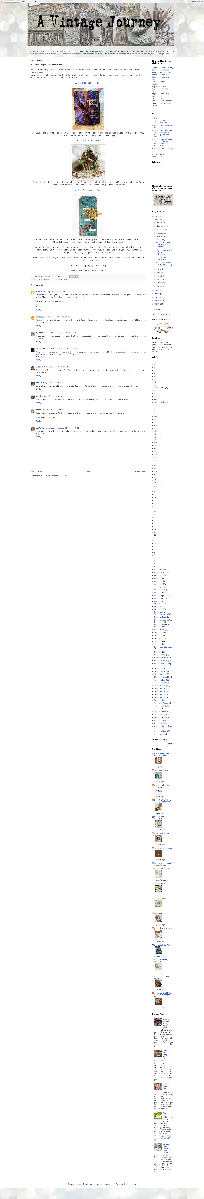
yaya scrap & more (163, 848)
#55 (155, 428)
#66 (155, 460)
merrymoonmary (107, 1184)
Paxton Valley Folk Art (161, 961)
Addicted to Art (162, 945)
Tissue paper (62, 279)
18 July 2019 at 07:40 (53, 410)
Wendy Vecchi (160, 717)
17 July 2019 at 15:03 (55, 396)
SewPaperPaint (161, 770)
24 (155, 541)
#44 (155, 399)
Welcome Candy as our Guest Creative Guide (168, 1148)
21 (155, 532)
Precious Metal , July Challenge (164, 264)
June (159, 269)
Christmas (159, 598)
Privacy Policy (161, 660)
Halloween (159, 629)
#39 (155, 385)
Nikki (157, 652)
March (160, 279)
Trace (157, 709)
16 (155, 515)
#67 (155, 463)
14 (155, 509)
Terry (157, 700)
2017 (157, 294)
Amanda (157, 575)
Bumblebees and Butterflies (161, 754)
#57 (155, 434)
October (161, 229)
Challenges (159, 595)
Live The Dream (161, 868)
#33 (155, 367)
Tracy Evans (160, 712)
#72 (155, 477)
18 (155, 520)
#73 (155, 480)
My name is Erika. (45, 333)
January (161, 286)
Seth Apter (159, 674)
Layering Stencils (163, 647)
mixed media (160, 731)
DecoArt (158, 609)
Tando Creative (161, 683)
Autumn (157, 587)
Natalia (39, 396)
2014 (157, 304)
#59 (155, 440)
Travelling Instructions (160, 122)
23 (155, 538)
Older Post (140, 472)
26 (155, 543)
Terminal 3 (159, 691)
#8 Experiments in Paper (88, 83)
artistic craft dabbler (161, 977)
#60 (155, 442)
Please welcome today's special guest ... (168, 1023)
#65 (155, 457)
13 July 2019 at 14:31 (67, 348)
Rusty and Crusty (162, 663)
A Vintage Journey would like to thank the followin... (163, 143)
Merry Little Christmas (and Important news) (162, 69)
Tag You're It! (160, 94)
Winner (157, 720)
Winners (158, 723)
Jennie (157, 632)
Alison (157, 569)
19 (155, 523)
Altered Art (160, 572)
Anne (156, 578)
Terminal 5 (159, 697)
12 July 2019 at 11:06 (66, 333)
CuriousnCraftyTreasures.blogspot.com (163, 994)
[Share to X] (74, 276)
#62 (155, 448)
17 (155, 517)
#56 (155, 431)
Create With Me (161, 785)
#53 (155, 422)
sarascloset (41, 317)
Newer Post (36, 472)
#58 (155, 437)
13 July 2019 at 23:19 (51, 383)
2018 (157, 290)
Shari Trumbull (161, 677)
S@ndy (157, 668)
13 (155, 506)
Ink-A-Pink (159, 883)
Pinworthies (49, 279)
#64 (155, 454)
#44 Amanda (159, 402)
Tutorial (158, 714)
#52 (155, 419)
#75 (155, 486)
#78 (40, 279)
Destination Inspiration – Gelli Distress (163, 1055)
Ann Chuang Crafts (163, 833)
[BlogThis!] (72, 276)
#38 (155, 382)
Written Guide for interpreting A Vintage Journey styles (163, 133)
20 (155, 529)
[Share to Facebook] (76, 276)
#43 (155, 396)
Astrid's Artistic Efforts (163, 929)
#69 (155, 468)
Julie (157, 644)
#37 (155, 379)
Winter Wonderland (163, 726)
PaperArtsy (159, 655)
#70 (155, 471)
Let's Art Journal (45, 428)
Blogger (131, 1184)
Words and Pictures (45, 348)
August (160, 236)
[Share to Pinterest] (78, 276)
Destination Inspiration (160, 613)
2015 (157, 300)
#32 (155, 365)
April (160, 276)
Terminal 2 (159, 688)
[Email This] (70, 276)
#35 (155, 373)
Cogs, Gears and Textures (160, 90)
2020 (157, 216)
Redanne (158, 913)
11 (155, 500)
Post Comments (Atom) (56, 476)
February (161, 282)
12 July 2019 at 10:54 (59, 317)
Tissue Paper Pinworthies (163, 258)
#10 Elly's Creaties (88, 140)
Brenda (157, 590)
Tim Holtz (159, 706)
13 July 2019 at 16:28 (57, 367)
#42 (155, 393)
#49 (155, 414)
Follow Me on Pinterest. (158, 155)
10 (155, 497)
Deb (37, 383)
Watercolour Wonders (162, 101)
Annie (38, 410)
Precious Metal (113, 257)
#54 (155, 425)
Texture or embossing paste (168, 1116)
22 (155, 535)
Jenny (157, 635)
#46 (155, 408)
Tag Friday (159, 680)
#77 (155, 491)
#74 (155, 483)
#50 (155, 416)
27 (155, 546)
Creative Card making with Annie (163, 245)
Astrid (62, 69)
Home (88, 472)
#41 (155, 391)
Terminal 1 (159, 686)
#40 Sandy (159, 388)
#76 (155, 489)
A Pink (39, 291)
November (161, 226)
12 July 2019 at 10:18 (54, 291)
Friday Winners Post (167, 1086)
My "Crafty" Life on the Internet (162, 801)
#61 (155, 445)
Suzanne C (40, 367)
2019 (157, 219)
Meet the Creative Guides (163, 127)
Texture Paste (161, 703)
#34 (155, 370)
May (159, 272)
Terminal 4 (159, 694)
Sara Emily (159, 671)
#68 (155, 465)
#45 (155, 405)
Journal (158, 638)
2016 (157, 297)
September (162, 233)
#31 (155, 362)
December (161, 222)
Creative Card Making (161, 602)
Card (156, 593)
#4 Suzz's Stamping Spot (88, 190)
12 (155, 503)
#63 (155, 451)
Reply (38, 310)
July (159, 240)
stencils (158, 734)
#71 (155, 474)
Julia (157, 641)
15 (155, 512)
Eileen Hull (160, 617)
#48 (155, 411)
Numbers (156, 84)
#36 (155, 376)
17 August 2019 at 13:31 (67, 428)
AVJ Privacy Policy (163, 148)
